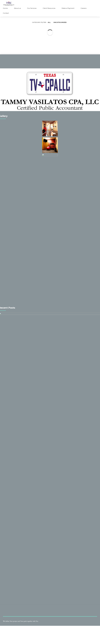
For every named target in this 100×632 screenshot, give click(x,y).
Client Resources (49, 8)
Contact (6, 13)
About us (17, 8)
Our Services (31, 8)
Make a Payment (68, 8)
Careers (83, 8)
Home (5, 8)
